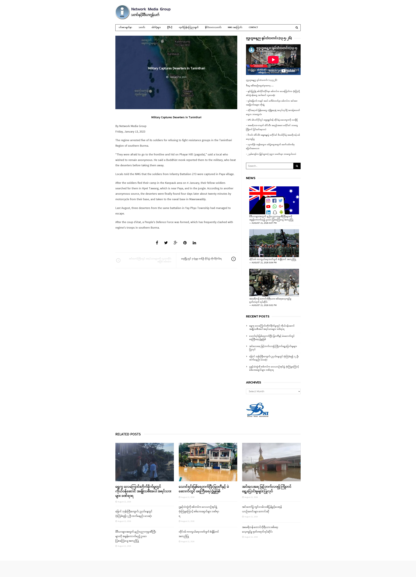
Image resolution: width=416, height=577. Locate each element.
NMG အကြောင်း (235, 27)
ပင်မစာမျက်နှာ (125, 27)
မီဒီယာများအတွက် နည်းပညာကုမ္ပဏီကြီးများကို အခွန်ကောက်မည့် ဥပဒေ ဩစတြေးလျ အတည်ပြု (271, 218)
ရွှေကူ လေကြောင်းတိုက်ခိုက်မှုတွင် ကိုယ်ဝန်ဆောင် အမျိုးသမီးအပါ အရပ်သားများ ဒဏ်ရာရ (272, 327)
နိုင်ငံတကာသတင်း (213, 27)
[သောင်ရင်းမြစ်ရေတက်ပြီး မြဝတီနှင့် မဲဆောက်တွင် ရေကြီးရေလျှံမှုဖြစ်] (208, 462)
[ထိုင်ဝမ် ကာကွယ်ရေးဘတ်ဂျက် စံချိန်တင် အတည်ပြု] (274, 243)
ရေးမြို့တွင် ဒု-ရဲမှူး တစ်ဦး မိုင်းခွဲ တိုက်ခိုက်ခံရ (201, 259)
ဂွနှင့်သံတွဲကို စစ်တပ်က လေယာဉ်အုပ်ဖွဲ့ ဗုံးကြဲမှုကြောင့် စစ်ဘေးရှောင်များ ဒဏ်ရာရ (274, 368)
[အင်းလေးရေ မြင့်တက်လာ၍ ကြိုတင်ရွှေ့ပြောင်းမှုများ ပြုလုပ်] (271, 462)
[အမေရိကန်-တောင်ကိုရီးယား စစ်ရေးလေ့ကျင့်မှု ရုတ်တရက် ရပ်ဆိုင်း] (274, 283)
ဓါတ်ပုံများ (156, 27)
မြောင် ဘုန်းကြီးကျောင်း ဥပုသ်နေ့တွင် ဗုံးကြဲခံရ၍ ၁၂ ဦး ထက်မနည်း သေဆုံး (274, 358)
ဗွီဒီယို (169, 27)
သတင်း (142, 27)
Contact (253, 27)
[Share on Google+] (175, 243)
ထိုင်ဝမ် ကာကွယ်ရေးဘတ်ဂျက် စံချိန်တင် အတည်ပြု (272, 259)
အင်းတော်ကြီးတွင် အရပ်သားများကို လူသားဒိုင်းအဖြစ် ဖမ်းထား (150, 260)
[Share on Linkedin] (194, 243)
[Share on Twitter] (165, 243)
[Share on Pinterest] (185, 243)
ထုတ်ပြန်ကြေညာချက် (189, 27)
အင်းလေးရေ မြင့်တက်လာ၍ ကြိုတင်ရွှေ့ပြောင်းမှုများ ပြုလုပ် (273, 348)
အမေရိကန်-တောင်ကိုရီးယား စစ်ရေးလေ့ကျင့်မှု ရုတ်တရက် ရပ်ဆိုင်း (270, 300)
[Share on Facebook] (157, 243)
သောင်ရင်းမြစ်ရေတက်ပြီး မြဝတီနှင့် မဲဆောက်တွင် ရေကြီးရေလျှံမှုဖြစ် (272, 337)
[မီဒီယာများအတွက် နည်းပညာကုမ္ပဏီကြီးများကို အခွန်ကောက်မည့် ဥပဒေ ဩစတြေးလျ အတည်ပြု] (274, 200)
